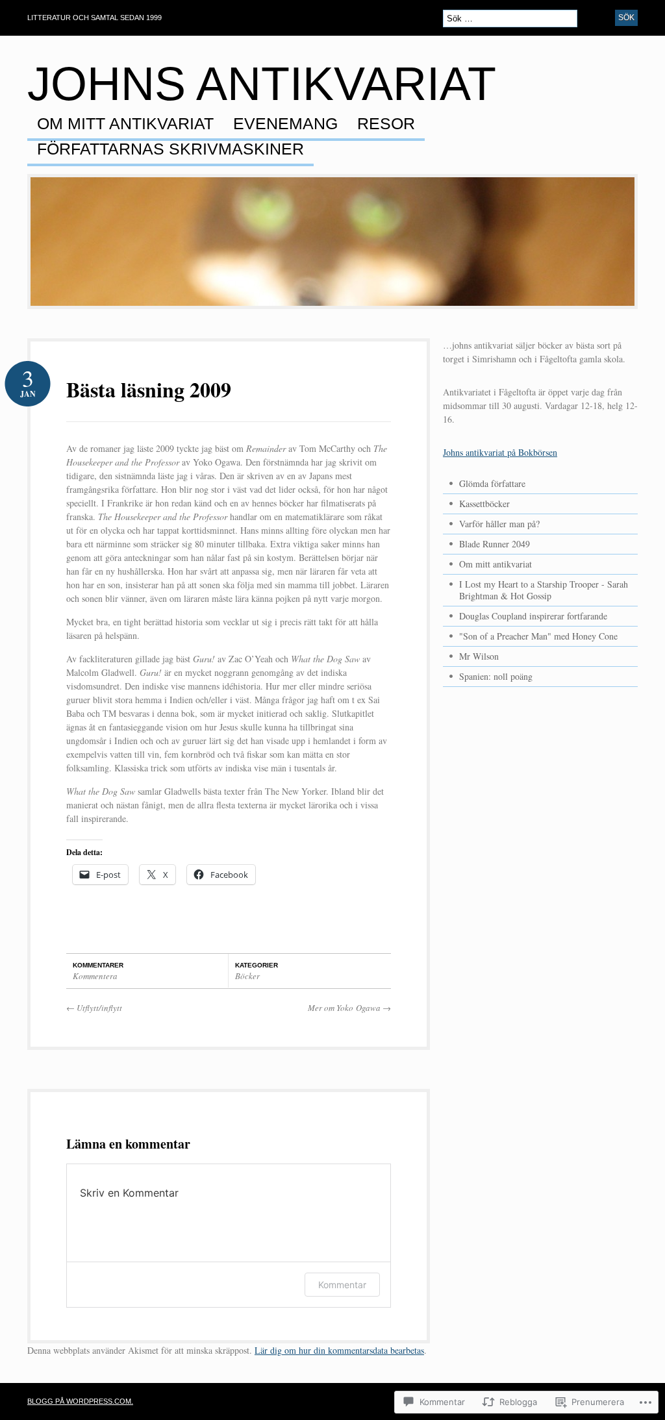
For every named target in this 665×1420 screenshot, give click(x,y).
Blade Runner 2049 (494, 544)
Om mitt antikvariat (125, 124)
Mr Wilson (479, 656)
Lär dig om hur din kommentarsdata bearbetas (339, 1350)
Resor (386, 124)
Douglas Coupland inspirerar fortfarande (533, 616)
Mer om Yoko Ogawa (349, 1008)
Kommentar (342, 1284)
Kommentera (95, 976)
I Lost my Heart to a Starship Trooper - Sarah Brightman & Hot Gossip (543, 590)
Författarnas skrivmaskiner (170, 149)
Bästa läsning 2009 (148, 389)
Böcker (247, 976)
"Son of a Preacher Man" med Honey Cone (538, 636)
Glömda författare (492, 483)
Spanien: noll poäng (496, 676)
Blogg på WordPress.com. (80, 1401)
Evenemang (285, 124)
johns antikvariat (261, 84)
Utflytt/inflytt (94, 1008)
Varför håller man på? (499, 523)
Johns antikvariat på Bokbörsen (500, 452)
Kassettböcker (484, 503)
